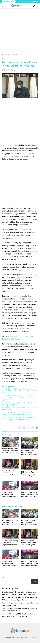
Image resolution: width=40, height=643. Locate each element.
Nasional (5, 59)
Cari (3, 578)
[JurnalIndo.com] (16, 5)
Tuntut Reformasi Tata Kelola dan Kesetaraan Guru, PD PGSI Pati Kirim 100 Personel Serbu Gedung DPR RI (20, 391)
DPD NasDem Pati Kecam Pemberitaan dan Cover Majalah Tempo (19, 409)
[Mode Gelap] (33, 6)
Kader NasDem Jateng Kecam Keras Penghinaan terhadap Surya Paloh (19, 404)
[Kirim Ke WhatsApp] (36, 427)
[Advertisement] (20, 31)
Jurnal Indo (9, 69)
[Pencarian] (37, 6)
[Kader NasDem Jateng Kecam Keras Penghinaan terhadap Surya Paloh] (10, 464)
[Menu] (3, 6)
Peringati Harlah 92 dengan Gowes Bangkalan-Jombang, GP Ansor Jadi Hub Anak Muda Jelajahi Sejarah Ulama (19, 398)
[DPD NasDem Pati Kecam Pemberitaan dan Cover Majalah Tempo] (30, 464)
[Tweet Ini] (24, 427)
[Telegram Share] (32, 427)
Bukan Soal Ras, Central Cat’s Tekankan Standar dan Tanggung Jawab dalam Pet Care (19, 419)
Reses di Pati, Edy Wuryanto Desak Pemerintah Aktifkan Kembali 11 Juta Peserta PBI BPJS (18, 414)
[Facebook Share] (19, 427)
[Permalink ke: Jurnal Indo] (3, 70)
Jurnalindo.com (8, 145)
